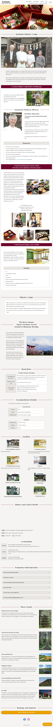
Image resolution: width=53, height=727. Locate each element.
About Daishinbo (29, 1)
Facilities (41, 1)
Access (46, 1)
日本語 (50, 2)
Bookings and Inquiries (43, 3)
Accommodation (36, 1)
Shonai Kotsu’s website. (19, 584)
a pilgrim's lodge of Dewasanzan (6, 2)
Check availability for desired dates (26, 712)
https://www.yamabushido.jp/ (19, 159)
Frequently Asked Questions (33, 3)
